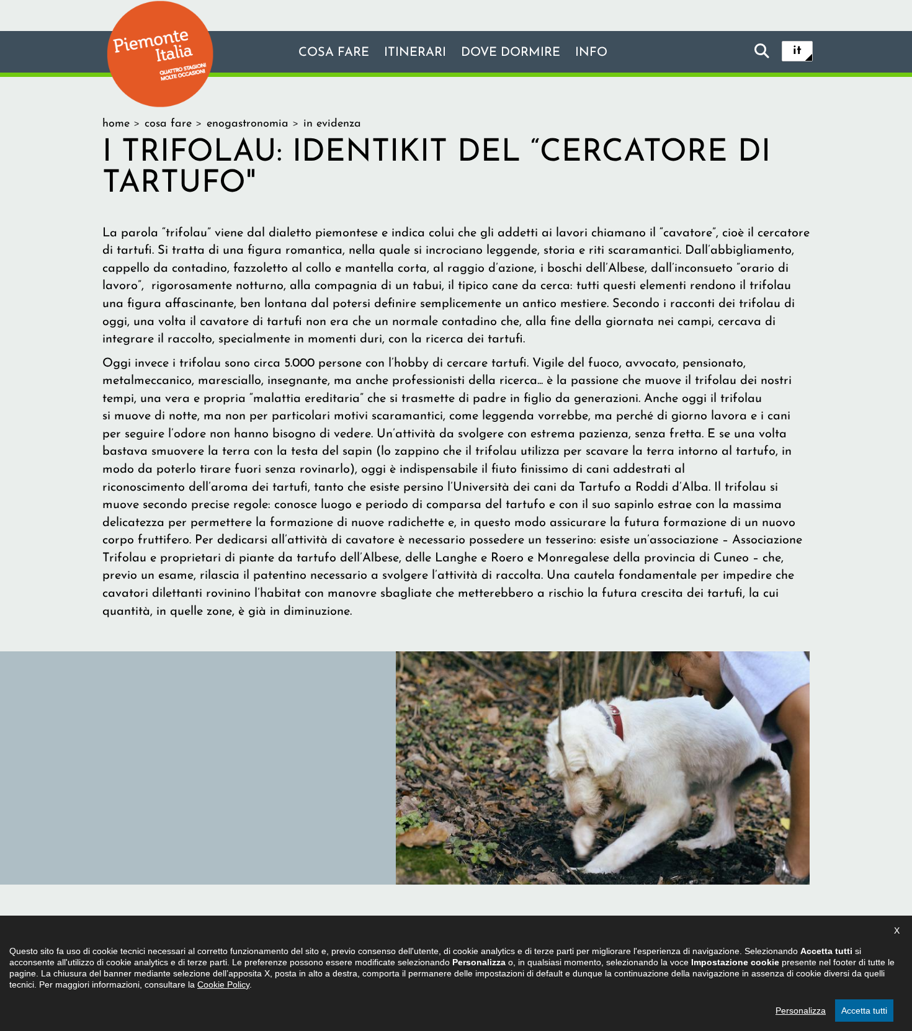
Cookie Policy (223, 984)
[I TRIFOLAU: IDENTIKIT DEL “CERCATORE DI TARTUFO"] (603, 767)
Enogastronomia (247, 124)
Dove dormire (510, 53)
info (591, 53)
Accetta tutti (864, 1010)
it (797, 51)
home (116, 124)
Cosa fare (333, 53)
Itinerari (415, 53)
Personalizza (801, 1010)
